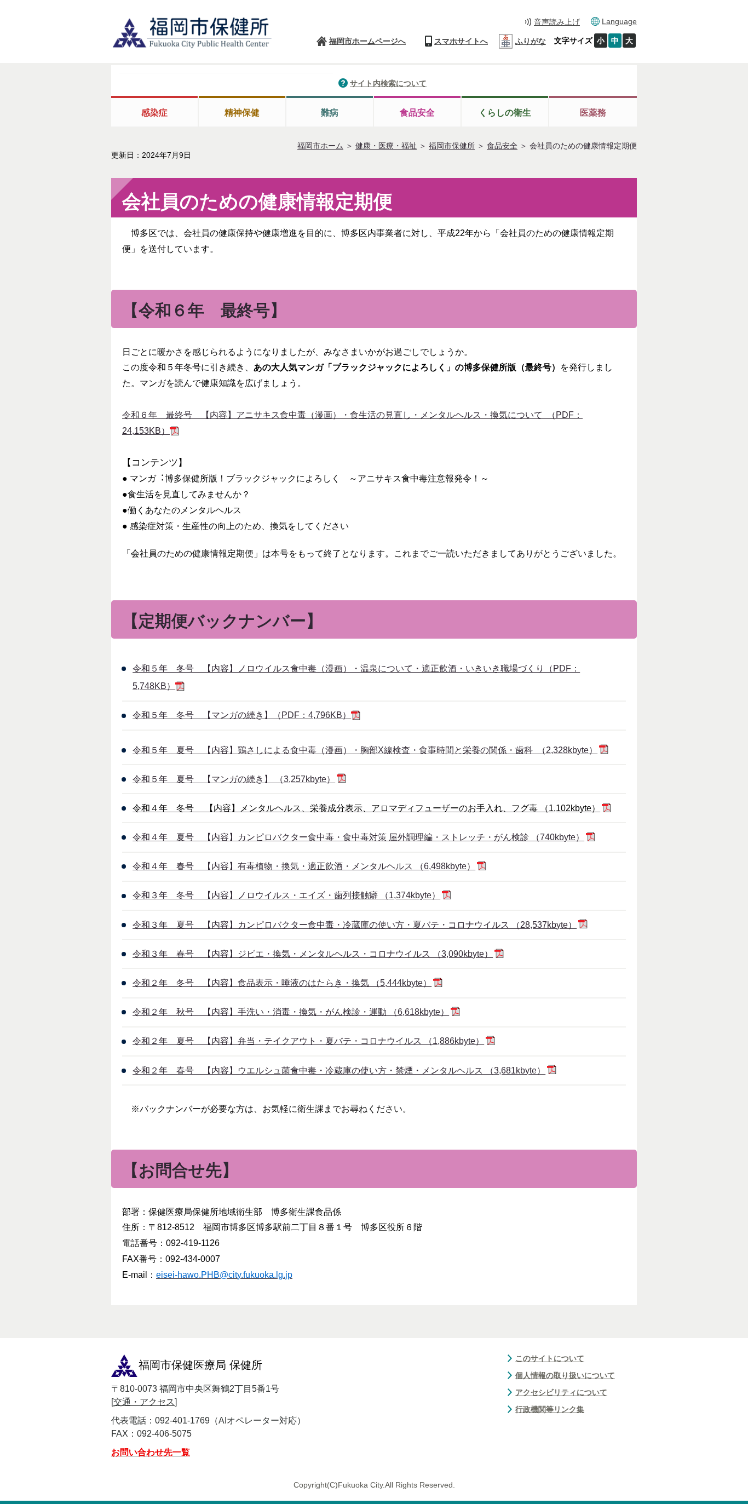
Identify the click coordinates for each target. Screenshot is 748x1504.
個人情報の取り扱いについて (565, 1375)
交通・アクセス (144, 1402)
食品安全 (417, 112)
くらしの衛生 (505, 112)
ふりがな (530, 41)
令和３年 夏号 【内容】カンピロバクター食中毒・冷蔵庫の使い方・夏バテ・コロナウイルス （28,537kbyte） (355, 924)
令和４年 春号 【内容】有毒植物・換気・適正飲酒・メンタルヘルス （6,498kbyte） (304, 866)
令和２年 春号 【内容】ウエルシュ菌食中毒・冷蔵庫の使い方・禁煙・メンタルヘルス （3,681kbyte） (339, 1070)
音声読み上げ (557, 22)
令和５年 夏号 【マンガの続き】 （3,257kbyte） (234, 779)
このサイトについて (549, 1358)
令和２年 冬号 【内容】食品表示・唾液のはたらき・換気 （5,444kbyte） (282, 983)
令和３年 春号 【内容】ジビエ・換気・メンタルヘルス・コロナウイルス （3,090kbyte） (313, 953)
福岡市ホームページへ (367, 41)
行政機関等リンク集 (549, 1409)
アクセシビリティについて (561, 1392)
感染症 (154, 112)
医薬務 (593, 112)
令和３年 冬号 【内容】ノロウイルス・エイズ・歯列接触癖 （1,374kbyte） (286, 895)
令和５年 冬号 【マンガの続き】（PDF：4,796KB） (242, 715)
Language (619, 21)
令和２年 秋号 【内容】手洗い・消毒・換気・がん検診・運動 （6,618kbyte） (291, 1012)
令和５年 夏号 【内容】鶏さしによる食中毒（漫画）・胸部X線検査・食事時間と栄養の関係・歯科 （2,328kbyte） (365, 750)
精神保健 (242, 112)
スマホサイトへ (461, 41)
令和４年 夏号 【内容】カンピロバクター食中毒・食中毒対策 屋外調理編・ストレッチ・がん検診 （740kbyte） (358, 837)
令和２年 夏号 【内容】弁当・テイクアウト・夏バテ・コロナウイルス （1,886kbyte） (308, 1041)
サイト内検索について (388, 83)
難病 (329, 112)
